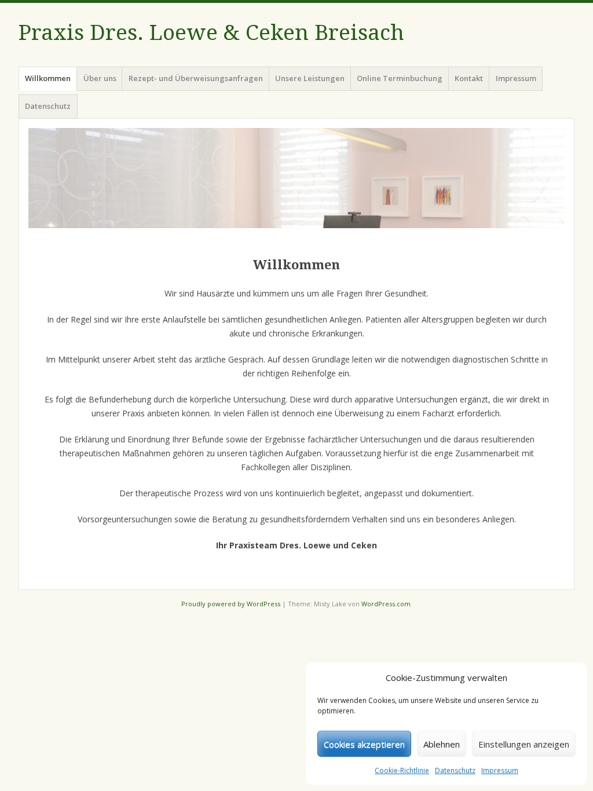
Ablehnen (441, 744)
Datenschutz (455, 770)
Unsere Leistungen (310, 78)
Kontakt (469, 78)
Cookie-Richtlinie (402, 770)
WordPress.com (386, 603)
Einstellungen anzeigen (523, 744)
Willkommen (48, 78)
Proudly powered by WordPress (230, 603)
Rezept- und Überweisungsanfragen (196, 78)
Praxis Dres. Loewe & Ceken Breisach (211, 32)
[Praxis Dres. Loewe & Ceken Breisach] (296, 178)
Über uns (99, 78)
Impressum (499, 770)
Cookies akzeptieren (364, 744)
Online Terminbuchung (399, 78)
